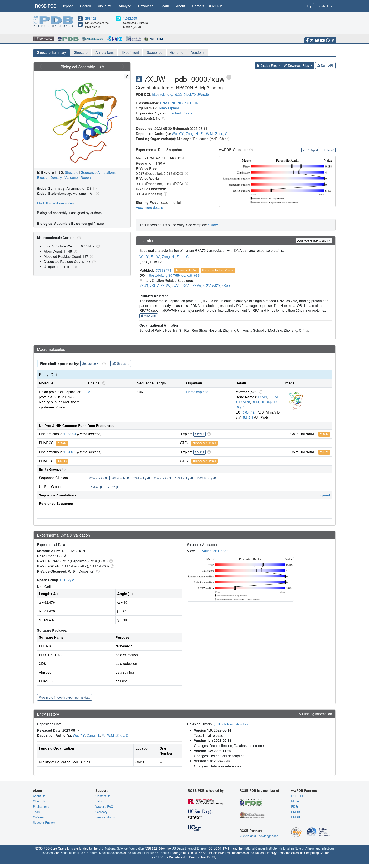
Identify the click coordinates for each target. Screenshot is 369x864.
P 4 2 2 (67, 579)
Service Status (105, 817)
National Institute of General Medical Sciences (91, 853)
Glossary (101, 812)
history (213, 224)
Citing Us (39, 801)
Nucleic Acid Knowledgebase (258, 836)
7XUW (165, 285)
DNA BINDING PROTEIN (179, 102)
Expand (324, 495)
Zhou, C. (221, 133)
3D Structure (120, 363)
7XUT (143, 285)
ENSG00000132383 (204, 443)
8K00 (226, 285)
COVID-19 (215, 5)
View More (150, 315)
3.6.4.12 (248, 412)
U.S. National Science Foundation (121, 848)
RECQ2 (266, 401)
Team (37, 812)
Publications (41, 806)
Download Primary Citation (313, 240)
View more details (149, 207)
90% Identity (161, 478)
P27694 (70, 433)
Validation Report (77, 177)
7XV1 (186, 285)
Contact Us (102, 796)
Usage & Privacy (44, 822)
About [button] (181, 5)
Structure (81, 52)
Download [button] (146, 5)
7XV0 (176, 285)
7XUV (154, 285)
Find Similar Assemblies (55, 203)
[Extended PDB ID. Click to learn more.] (228, 77)
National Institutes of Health (150, 853)
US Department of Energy (189, 848)
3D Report (312, 150)
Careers (198, 5)
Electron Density (49, 177)
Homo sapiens (169, 108)
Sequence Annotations (98, 172)
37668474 (163, 270)
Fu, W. (155, 256)
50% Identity (118, 478)
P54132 (70, 451)
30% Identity (96, 478)
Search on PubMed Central (218, 270)
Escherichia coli (181, 113)
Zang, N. (192, 133)
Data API (327, 65)
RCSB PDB (45, 6)
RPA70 (244, 401)
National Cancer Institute (260, 848)
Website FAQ (104, 806)
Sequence (154, 52)
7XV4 (196, 285)
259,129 (90, 18)
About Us (39, 796)
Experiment (130, 52)
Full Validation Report (212, 550)
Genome (176, 52)
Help (309, 6)
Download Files (298, 65)
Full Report (327, 150)
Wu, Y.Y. (178, 133)
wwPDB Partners (304, 790)
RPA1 (262, 396)
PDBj (294, 806)
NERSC (158, 857)
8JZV (207, 285)
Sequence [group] (89, 363)
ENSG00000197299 (204, 461)
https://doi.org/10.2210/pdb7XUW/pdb (180, 94)
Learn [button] (165, 5)
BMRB (295, 812)
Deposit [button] (68, 5)
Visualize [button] (105, 5)
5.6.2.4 (248, 417)
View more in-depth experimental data (64, 697)
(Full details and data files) (231, 724)
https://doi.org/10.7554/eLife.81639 (173, 275)
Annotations (104, 52)
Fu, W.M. (207, 133)
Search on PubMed (187, 270)
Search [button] (86, 5)
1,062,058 (130, 18)
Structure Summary (51, 52)
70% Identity (139, 478)
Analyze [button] (125, 5)
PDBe (295, 801)
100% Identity (204, 478)
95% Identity (182, 478)
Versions (197, 52)
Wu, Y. (144, 256)
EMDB (295, 817)
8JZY (216, 285)
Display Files (268, 65)
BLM (255, 401)
